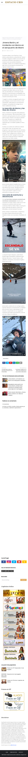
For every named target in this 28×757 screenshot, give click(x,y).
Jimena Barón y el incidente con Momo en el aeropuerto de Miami (16, 379)
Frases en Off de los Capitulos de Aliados (15, 681)
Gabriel (4, 50)
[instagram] (9, 561)
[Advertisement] (14, 21)
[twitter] (14, 561)
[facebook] (3, 561)
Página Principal (5, 37)
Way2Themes (18, 756)
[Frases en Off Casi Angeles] (14, 710)
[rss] (24, 561)
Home (7, 752)
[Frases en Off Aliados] (14, 701)
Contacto (21, 752)
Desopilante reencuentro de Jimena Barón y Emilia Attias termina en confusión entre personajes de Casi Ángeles (15, 387)
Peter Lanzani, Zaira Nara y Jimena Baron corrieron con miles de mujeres (17, 393)
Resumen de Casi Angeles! (14, 674)
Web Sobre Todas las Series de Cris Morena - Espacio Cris (14, 754)
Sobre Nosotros (13, 752)
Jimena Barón (11, 37)
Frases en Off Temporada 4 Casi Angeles (15, 668)
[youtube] (19, 561)
